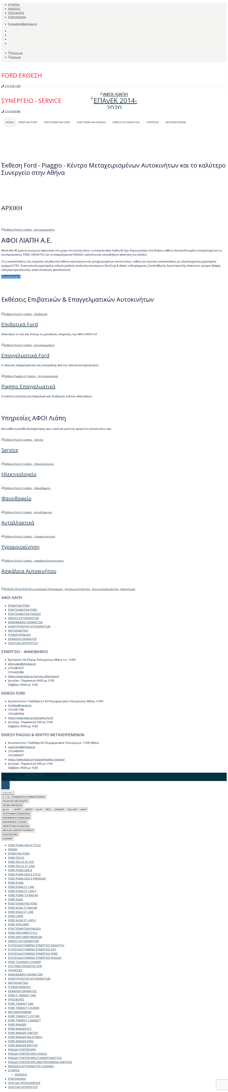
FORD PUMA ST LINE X (22, 891)
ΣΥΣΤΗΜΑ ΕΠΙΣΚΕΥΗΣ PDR (25, 966)
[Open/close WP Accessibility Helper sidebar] (5, 785)
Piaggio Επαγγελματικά (28, 386)
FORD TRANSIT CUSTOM (23, 1016)
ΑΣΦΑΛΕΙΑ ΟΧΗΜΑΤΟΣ (22, 639)
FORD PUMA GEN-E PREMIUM (27, 878)
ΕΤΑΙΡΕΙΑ (14, 5)
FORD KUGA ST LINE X (22, 920)
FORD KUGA (15, 899)
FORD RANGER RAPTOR (22, 1045)
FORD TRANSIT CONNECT (24, 1020)
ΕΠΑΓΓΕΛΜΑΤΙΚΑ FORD (22, 610)
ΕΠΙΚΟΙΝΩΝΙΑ (17, 17)
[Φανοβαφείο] (25, 488)
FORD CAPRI (15, 916)
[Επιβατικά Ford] (24, 314)
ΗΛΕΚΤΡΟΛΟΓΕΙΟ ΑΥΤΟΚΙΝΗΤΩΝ (29, 626)
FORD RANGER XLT (20, 1029)
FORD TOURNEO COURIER (24, 962)
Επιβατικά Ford (19, 324)
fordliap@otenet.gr (20, 705)
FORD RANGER (17, 1024)
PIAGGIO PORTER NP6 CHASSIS (27, 1054)
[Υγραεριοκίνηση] (28, 536)
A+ (8, 796)
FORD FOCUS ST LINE (21, 866)
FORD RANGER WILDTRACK (25, 1037)
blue (39, 809)
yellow (72, 809)
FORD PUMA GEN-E (20, 870)
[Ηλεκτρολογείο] (27, 464)
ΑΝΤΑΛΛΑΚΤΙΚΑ (18, 631)
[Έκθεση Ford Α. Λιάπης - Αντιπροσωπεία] (27, 230)
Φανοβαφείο (16, 498)
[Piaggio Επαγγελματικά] (29, 376)
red (48, 809)
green (29, 809)
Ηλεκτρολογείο (18, 474)
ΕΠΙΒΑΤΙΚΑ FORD (19, 605)
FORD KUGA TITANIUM (22, 908)
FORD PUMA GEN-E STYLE (24, 845)
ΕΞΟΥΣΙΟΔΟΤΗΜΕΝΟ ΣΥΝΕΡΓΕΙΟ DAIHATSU (36, 945)
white (17, 809)
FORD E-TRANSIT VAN (22, 995)
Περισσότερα (10, 276)
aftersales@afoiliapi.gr (22, 664)
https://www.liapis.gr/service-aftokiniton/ (33, 676)
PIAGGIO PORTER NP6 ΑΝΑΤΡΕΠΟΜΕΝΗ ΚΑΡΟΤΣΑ (40, 1062)
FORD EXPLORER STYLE (22, 933)
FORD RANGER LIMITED (23, 1033)
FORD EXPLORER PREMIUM (25, 937)
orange (59, 809)
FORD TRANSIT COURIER (23, 1008)
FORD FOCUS (16, 858)
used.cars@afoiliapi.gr (21, 747)
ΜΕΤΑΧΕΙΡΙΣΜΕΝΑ (19, 1012)
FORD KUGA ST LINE (21, 912)
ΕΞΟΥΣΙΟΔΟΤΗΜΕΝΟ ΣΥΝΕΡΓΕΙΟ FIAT (32, 949)
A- (4, 796)
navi (83, 809)
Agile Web (23, 779)
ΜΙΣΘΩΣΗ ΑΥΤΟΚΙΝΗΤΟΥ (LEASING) (31, 1066)
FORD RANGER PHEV (21, 1041)
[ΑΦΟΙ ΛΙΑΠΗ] (114, 82)
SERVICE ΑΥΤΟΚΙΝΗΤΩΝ (23, 618)
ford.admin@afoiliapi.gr (22, 24)
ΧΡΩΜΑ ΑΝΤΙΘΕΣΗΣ (13, 805)
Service (9, 449)
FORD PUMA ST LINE (21, 887)
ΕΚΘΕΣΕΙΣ (14, 9)
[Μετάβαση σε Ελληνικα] (15, 53)
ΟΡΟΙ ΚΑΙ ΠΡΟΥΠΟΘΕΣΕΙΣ (24, 1083)
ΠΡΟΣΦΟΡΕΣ (16, 13)
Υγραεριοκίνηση (20, 546)
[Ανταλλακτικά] (26, 512)
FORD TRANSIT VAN (20, 1004)
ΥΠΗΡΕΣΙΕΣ (15, 970)
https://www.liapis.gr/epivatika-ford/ (30, 718)
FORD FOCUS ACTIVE (21, 862)
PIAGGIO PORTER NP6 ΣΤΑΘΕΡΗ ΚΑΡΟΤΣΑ (35, 1058)
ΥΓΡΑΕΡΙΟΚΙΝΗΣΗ (19, 635)
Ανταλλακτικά (17, 522)
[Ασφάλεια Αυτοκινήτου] (32, 561)
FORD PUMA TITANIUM (23, 895)
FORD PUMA (16, 883)
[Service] (22, 440)
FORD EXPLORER (18, 924)
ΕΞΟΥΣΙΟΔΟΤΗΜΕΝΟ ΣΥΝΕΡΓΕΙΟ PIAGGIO (34, 958)
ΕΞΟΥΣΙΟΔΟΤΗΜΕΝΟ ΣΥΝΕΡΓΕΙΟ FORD (33, 954)
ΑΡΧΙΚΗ (12, 849)
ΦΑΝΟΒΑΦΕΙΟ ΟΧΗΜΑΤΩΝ (25, 622)
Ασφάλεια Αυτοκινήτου (28, 570)
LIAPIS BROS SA (34, 774)
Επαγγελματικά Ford (25, 355)
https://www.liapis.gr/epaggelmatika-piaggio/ (36, 759)
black (7, 809)
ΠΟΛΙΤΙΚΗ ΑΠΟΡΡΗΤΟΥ (23, 643)
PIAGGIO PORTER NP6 (22, 1049)
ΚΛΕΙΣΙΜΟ (8, 838)
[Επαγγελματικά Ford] (27, 345)
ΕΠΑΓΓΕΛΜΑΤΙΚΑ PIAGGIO (24, 614)
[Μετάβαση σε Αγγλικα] (14, 57)
